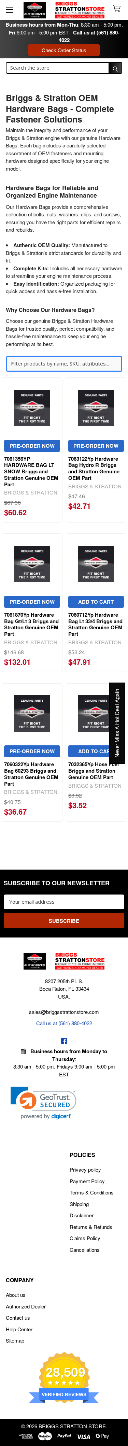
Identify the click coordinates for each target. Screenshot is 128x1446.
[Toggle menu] (9, 9)
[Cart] (118, 9)
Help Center (19, 1329)
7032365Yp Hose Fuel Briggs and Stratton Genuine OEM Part (93, 770)
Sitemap (15, 1340)
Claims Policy (85, 1238)
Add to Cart (96, 601)
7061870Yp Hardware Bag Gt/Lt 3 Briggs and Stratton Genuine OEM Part (31, 624)
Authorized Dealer (26, 1306)
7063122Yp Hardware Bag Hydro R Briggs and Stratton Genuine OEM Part (93, 468)
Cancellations (85, 1249)
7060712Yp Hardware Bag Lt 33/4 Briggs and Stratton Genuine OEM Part (95, 624)
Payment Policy (87, 1181)
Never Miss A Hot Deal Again (117, 723)
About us (16, 1294)
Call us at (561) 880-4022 (64, 1023)
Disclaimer (82, 1215)
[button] (43, 1103)
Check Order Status (64, 50)
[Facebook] (64, 1041)
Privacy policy (85, 1169)
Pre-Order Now (32, 445)
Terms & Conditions (92, 1192)
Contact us (18, 1317)
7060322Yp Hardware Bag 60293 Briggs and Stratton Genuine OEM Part (31, 773)
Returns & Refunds (91, 1226)
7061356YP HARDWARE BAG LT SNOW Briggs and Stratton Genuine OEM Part (31, 471)
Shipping (79, 1203)
